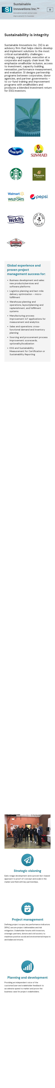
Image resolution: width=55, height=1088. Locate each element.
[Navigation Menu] (50, 9)
